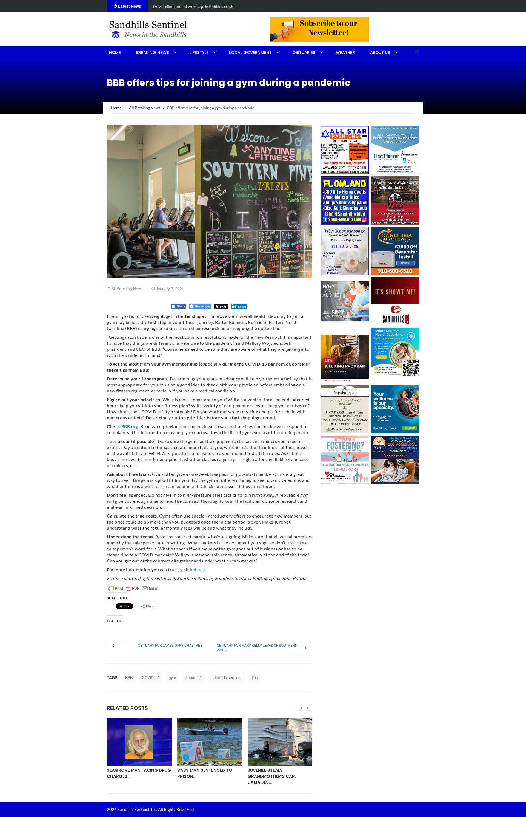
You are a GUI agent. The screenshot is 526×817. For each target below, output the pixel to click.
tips (255, 677)
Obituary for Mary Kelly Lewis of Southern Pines (257, 647)
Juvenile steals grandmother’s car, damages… (272, 776)
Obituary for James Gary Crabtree (170, 645)
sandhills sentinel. (227, 677)
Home (115, 52)
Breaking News (152, 52)
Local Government (250, 52)
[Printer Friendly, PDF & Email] (133, 588)
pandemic (193, 677)
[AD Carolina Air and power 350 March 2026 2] (395, 250)
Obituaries (303, 52)
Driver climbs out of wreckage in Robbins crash (193, 6)
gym (172, 677)
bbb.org (197, 569)
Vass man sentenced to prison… (204, 773)
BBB (129, 677)
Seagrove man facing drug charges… (139, 773)
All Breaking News (127, 288)
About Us (380, 52)
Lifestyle (199, 52)
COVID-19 (150, 677)
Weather (345, 52)
